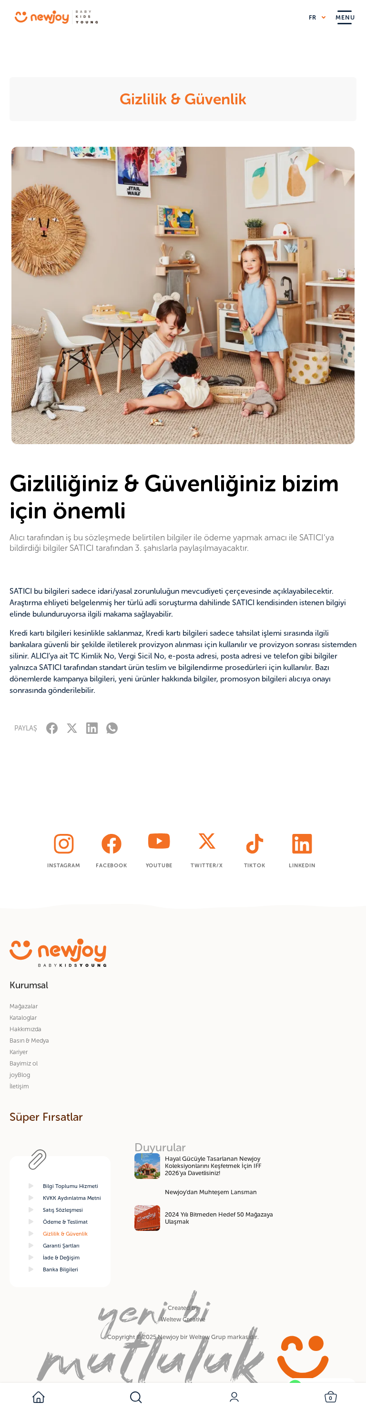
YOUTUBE (159, 865)
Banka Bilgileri (60, 1269)
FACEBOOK (111, 865)
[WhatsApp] (112, 728)
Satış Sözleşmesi (63, 1210)
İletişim (19, 1086)
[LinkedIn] (92, 728)
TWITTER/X (207, 865)
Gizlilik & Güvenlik (65, 1233)
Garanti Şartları (61, 1245)
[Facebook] (52, 728)
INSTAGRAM (63, 865)
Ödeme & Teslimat (65, 1221)
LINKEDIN (302, 865)
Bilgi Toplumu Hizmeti (70, 1186)
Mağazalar (24, 1006)
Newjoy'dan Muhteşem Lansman (211, 1192)
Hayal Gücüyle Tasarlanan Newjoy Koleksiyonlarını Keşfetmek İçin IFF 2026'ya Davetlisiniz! (213, 1166)
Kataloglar (23, 1017)
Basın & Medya (29, 1040)
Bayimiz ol (24, 1063)
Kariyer (19, 1052)
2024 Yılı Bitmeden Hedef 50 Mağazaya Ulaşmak (219, 1218)
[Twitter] (72, 728)
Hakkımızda (25, 1029)
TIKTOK (254, 865)
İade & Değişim (61, 1257)
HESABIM (235, 1397)
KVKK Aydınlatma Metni (72, 1198)
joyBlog (20, 1074)
